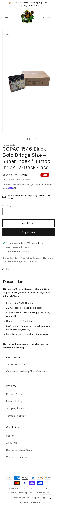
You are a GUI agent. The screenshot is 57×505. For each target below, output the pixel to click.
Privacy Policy (14, 394)
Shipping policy (40, 498)
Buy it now (28, 232)
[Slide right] (35, 138)
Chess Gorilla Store (26, 489)
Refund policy (42, 493)
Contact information (30, 502)
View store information (19, 251)
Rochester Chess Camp (19, 450)
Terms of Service (16, 415)
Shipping (6, 179)
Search (10, 435)
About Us (11, 442)
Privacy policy (25, 493)
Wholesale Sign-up (17, 457)
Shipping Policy (15, 408)
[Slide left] (21, 138)
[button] (6, 16)
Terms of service (21, 498)
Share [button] (9, 269)
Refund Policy (14, 401)
